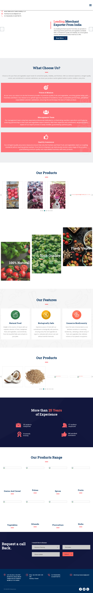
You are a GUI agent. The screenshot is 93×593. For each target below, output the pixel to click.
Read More (60, 38)
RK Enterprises (12, 589)
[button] (41, 210)
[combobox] (46, 547)
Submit (66, 554)
